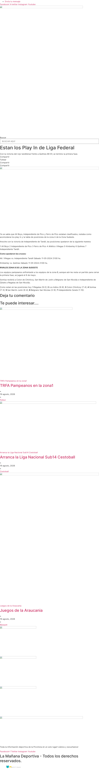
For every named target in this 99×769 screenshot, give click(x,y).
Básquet (3, 625)
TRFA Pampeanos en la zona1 (26, 385)
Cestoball (4, 471)
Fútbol (3, 400)
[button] (49, 156)
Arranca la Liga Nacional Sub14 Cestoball (37, 457)
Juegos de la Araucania (21, 610)
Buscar (3, 138)
